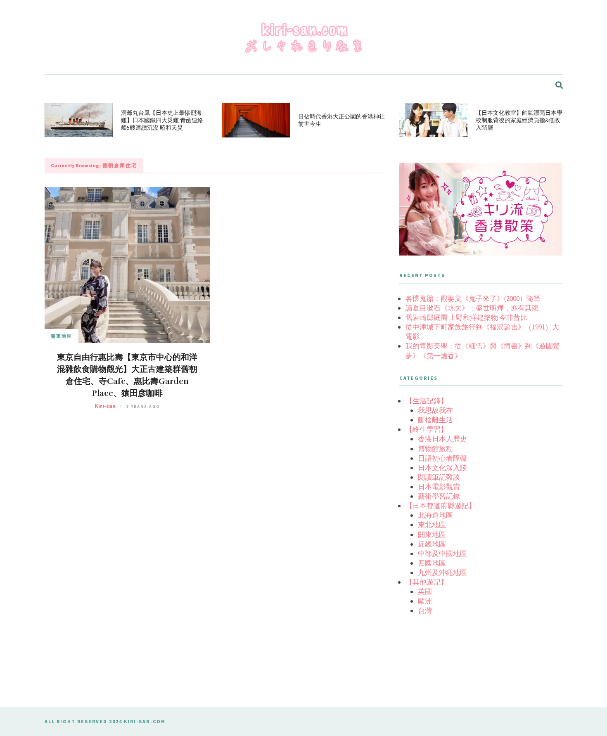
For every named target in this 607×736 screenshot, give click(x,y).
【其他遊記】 (426, 582)
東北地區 (432, 524)
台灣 (425, 610)
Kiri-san (105, 405)
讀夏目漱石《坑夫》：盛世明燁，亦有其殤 (472, 307)
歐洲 (425, 601)
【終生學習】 (426, 429)
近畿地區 (432, 544)
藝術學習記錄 (439, 496)
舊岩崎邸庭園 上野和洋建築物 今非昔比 (466, 317)
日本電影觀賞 (439, 486)
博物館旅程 (435, 448)
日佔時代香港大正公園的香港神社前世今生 (341, 120)
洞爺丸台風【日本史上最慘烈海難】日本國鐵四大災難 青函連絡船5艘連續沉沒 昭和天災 (162, 120)
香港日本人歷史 (442, 438)
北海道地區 (435, 515)
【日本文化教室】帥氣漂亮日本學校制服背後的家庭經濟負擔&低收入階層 (519, 120)
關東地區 (61, 336)
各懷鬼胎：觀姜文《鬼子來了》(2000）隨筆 (473, 298)
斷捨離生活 (435, 419)
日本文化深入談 (442, 467)
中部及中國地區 (442, 553)
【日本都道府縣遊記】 (440, 505)
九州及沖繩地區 (442, 572)
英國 (425, 591)
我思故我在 (435, 410)
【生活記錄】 (426, 400)
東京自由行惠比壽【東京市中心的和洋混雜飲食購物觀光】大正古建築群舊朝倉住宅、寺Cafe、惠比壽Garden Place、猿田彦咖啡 (127, 375)
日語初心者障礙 (442, 458)
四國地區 (432, 563)
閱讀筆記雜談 (439, 477)
